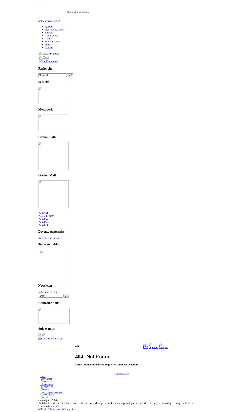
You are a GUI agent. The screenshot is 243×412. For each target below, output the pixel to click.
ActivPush (43, 222)
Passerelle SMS (46, 216)
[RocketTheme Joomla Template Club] (56, 409)
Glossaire (44, 389)
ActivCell (43, 225)
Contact (44, 397)
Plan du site (46, 381)
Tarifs (42, 376)
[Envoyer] (163, 347)
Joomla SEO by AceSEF (121, 374)
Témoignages (46, 384)
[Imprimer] (153, 347)
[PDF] (145, 347)
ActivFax (43, 219)
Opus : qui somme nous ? (51, 392)
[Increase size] (38, 2)
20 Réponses (46, 387)
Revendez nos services (50, 238)
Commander (46, 379)
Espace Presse (47, 395)
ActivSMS (43, 213)
